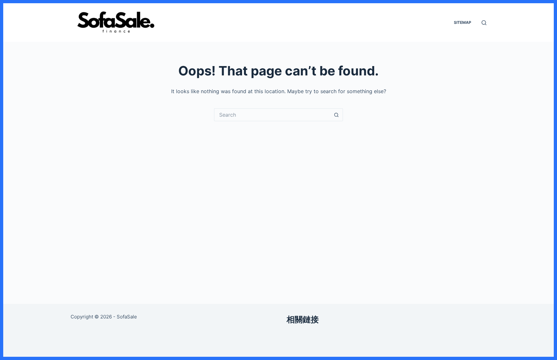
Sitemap (462, 22)
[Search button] (336, 114)
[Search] (484, 22)
